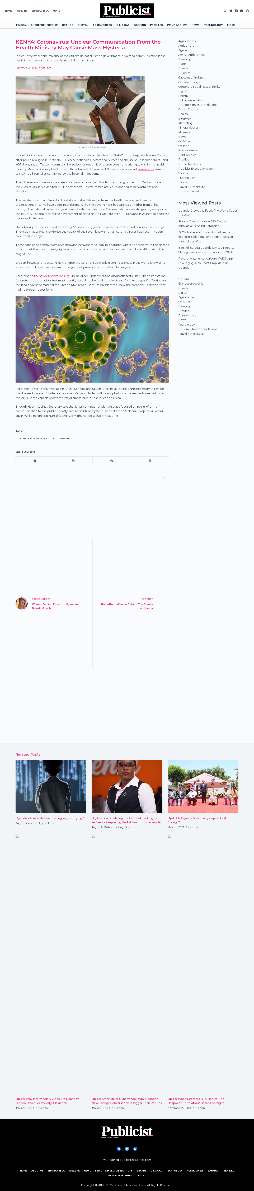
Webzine (22, 10)
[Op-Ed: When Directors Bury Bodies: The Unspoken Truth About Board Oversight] (203, 964)
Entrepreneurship (44, 25)
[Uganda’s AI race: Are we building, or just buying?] (51, 786)
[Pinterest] (112, 461)
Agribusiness (102, 25)
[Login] (247, 10)
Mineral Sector (188, 127)
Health (183, 114)
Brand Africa (40, 10)
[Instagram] (241, 10)
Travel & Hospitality (191, 187)
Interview (184, 118)
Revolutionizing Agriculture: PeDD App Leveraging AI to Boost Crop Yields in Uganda (205, 263)
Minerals (184, 132)
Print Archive (177, 25)
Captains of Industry (192, 77)
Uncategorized (188, 191)
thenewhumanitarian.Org (52, 276)
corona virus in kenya (32, 438)
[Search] (225, 10)
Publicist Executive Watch (196, 168)
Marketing (185, 123)
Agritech (184, 50)
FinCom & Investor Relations (197, 104)
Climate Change (189, 82)
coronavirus (146, 169)
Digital (83, 25)
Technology (213, 25)
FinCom (21, 25)
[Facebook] (231, 10)
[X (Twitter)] (236, 10)
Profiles (156, 25)
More (56, 10)
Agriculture (186, 45)
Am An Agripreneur (191, 54)
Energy (183, 95)
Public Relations (189, 164)
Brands (67, 25)
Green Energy (188, 109)
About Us (37, 1170)
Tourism (184, 182)
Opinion (46, 67)
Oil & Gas (123, 25)
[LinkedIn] (150, 461)
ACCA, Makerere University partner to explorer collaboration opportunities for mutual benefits (205, 237)
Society (183, 173)
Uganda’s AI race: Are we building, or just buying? (50, 818)
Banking (140, 25)
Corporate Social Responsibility (199, 86)
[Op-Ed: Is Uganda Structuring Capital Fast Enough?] (203, 786)
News (196, 25)
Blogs (182, 64)
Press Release (187, 150)
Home (8, 10)
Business (184, 73)
